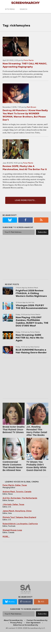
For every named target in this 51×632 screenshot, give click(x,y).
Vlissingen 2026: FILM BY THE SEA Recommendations (31, 307)
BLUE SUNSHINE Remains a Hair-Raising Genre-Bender (31, 351)
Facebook (26, 602)
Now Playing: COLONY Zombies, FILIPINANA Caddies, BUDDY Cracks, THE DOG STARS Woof (32, 321)
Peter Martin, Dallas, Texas (15, 485)
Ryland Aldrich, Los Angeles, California (20, 524)
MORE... (6, 536)
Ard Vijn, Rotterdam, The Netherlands (20, 498)
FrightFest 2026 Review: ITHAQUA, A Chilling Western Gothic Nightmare (31, 293)
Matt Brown (31, 107)
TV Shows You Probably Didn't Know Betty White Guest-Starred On (36, 466)
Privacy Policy (16, 623)
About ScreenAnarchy (13, 620)
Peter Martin (29, 60)
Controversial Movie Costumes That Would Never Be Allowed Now (13, 466)
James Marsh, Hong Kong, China (17, 511)
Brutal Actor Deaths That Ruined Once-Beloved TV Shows (14, 429)
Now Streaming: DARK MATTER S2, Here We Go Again (29, 337)
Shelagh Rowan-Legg (12, 530)
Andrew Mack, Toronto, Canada (17, 491)
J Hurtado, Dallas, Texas (13, 504)
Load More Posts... (25, 200)
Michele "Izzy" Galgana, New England (19, 517)
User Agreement (33, 623)
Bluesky (11, 602)
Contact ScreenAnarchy (37, 620)
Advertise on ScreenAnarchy (25, 625)
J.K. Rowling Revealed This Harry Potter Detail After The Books (36, 430)
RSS (42, 602)
